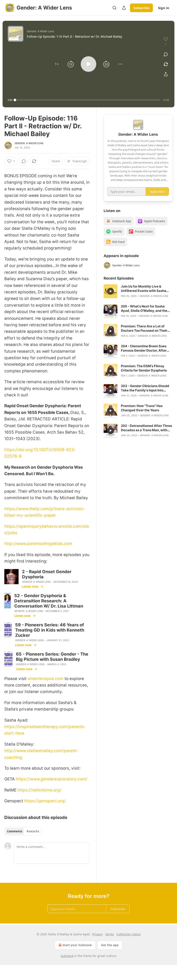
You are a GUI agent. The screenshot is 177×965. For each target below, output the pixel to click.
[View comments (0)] (165, 54)
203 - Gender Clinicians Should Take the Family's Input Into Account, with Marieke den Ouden (145, 388)
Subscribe (141, 8)
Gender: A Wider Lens (29, 143)
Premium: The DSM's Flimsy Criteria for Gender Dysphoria (144, 368)
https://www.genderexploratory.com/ (51, 779)
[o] (110, 291)
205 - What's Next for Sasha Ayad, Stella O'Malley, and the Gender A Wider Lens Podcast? (145, 308)
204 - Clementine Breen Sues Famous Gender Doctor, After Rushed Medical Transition (144, 348)
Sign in (163, 8)
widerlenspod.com (45, 678)
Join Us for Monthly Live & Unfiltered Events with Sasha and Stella (143, 288)
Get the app (110, 945)
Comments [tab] (14, 831)
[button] (56, 64)
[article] (138, 291)
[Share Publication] (124, 7)
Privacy (97, 934)
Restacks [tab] (33, 831)
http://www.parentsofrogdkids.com (38, 543)
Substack (67, 956)
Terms (109, 934)
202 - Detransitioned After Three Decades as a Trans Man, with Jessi (146, 428)
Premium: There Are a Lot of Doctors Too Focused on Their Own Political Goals (144, 328)
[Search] (114, 7)
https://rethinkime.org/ (39, 790)
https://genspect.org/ (45, 800)
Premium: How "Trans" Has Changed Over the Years (142, 408)
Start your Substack (77, 945)
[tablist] (23, 831)
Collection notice (129, 934)
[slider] (87, 100)
